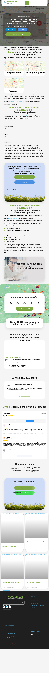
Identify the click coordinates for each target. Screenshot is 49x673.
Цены (32, 598)
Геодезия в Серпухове (34, 582)
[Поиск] (22, 602)
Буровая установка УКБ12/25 (14, 357)
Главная (15, 16)
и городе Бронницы (13, 218)
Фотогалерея (34, 603)
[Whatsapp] (10, 606)
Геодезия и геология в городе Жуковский (35, 73)
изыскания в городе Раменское (25, 115)
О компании (34, 600)
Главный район (6, 590)
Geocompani (15, 597)
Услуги (33, 596)
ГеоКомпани (11, 1)
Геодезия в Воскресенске (10, 546)
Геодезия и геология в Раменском (14, 73)
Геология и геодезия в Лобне (36, 541)
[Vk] (4, 606)
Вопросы (33, 607)
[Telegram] (7, 606)
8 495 (13, 630)
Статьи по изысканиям (37, 605)
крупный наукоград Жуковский (16, 101)
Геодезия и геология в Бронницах (14, 90)
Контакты (33, 609)
